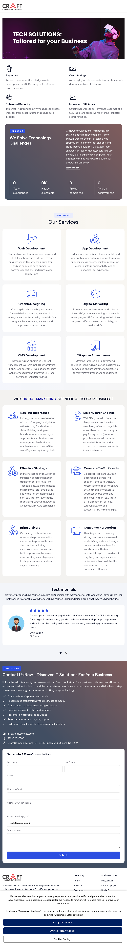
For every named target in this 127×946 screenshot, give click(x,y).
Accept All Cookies (62, 922)
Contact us (79, 890)
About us (78, 885)
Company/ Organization (19, 803)
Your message (14, 830)
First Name (12, 762)
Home (77, 880)
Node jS (105, 890)
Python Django (108, 885)
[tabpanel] (63, 625)
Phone (10, 775)
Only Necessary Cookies (63, 930)
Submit (63, 855)
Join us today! (73, 167)
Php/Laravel (107, 880)
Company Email (14, 789)
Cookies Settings (62, 939)
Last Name (69, 762)
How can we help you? (18, 816)
